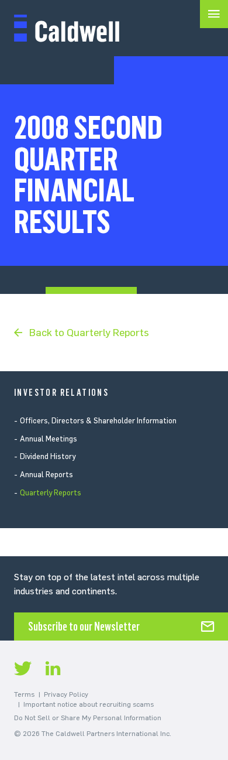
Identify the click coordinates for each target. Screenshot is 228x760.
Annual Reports (46, 474)
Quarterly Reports (50, 492)
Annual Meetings (48, 438)
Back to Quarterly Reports (89, 332)
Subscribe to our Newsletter (84, 626)
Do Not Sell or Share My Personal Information (87, 718)
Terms (24, 694)
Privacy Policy (66, 694)
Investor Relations (61, 392)
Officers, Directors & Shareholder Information (98, 420)
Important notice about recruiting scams (88, 704)
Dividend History (47, 456)
